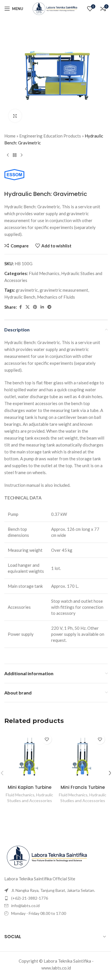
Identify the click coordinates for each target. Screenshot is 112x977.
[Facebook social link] (20, 307)
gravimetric (27, 290)
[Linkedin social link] (42, 307)
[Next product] (21, 155)
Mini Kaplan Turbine (29, 787)
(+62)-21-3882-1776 (29, 898)
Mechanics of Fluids (56, 296)
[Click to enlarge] (15, 115)
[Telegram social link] (49, 307)
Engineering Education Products (50, 135)
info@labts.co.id (25, 905)
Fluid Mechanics (44, 273)
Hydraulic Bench (19, 296)
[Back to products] (14, 155)
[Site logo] (55, 8)
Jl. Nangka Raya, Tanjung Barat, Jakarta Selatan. (53, 890)
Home (10, 135)
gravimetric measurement (64, 290)
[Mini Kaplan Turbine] (29, 756)
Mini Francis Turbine (83, 787)
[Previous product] (7, 155)
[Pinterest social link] (35, 307)
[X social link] (27, 307)
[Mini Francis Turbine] (82, 756)
